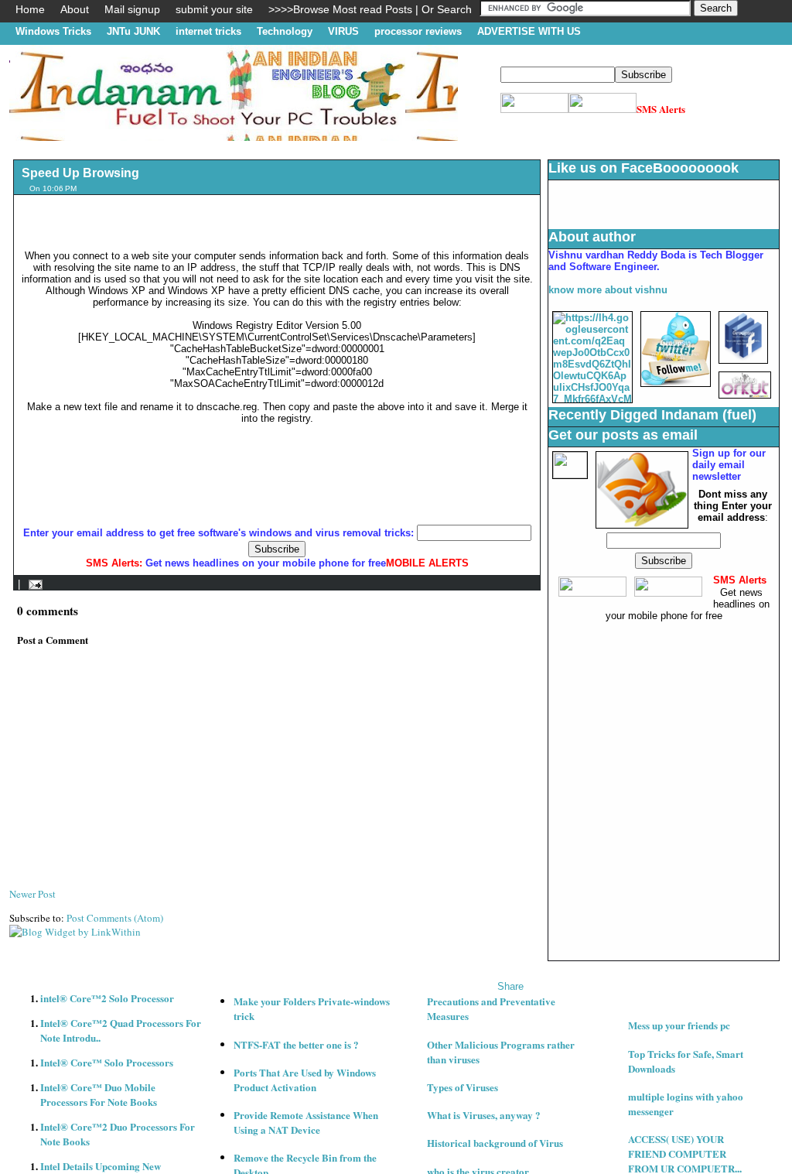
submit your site (214, 9)
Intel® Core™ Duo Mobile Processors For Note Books (98, 1094)
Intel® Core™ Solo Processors (106, 1062)
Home (30, 9)
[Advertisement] (290, 146)
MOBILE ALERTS (427, 563)
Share (510, 986)
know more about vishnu (607, 290)
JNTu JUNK (133, 31)
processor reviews (418, 31)
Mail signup (132, 9)
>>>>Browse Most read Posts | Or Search (370, 9)
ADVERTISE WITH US (529, 31)
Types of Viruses (462, 1087)
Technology (284, 31)
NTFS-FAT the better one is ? (296, 1044)
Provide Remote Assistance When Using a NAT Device (306, 1122)
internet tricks (208, 31)
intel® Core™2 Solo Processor (107, 998)
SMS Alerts (661, 108)
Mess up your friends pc (679, 1025)
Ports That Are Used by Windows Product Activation (305, 1079)
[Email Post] (33, 584)
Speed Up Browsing (80, 173)
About (74, 9)
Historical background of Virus (495, 1142)
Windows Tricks (53, 31)
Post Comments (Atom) (115, 918)
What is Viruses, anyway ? (484, 1114)
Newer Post (32, 894)
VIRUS (343, 31)
